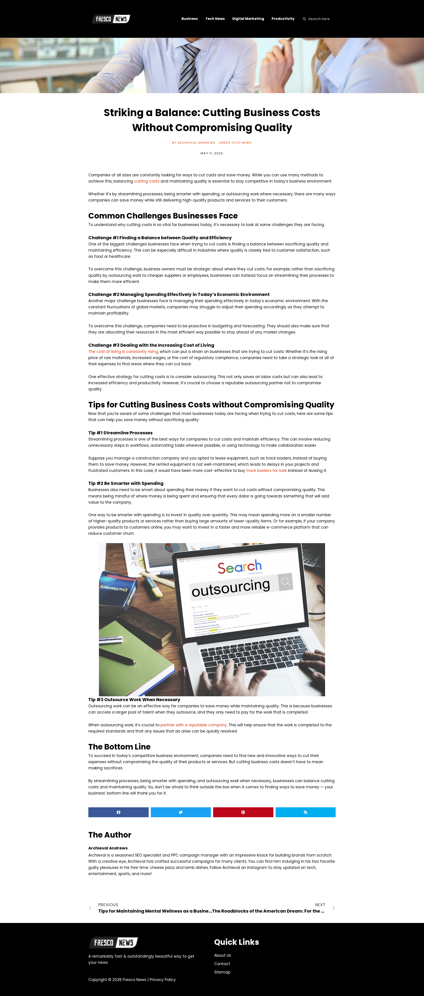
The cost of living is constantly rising (123, 351)
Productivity (283, 18)
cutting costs (146, 181)
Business (190, 18)
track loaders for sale (266, 470)
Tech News (215, 18)
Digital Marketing (248, 18)
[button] (118, 812)
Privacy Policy (163, 979)
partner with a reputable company (194, 725)
